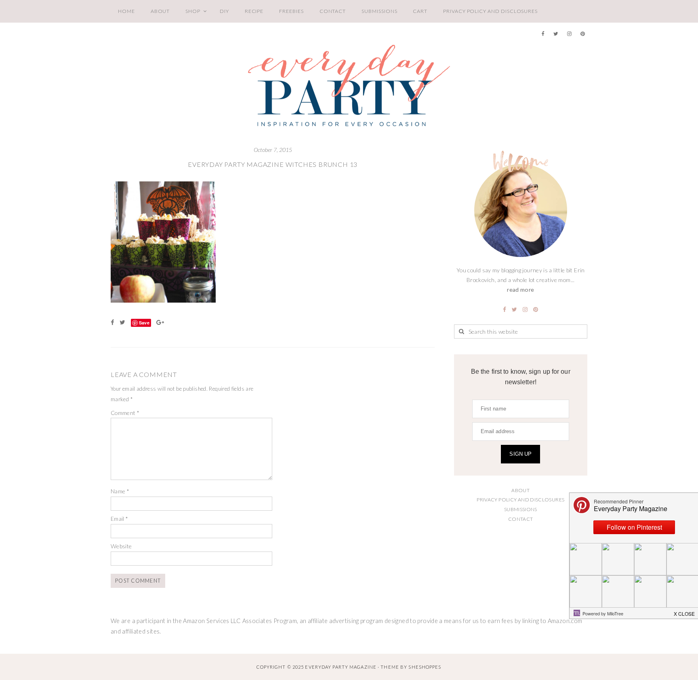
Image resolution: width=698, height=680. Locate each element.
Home (126, 11)
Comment (125, 412)
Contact (333, 11)
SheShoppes (424, 666)
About (160, 11)
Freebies (291, 11)
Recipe (254, 11)
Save (144, 323)
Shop (192, 11)
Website (121, 546)
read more (520, 289)
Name (120, 491)
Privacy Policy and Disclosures (490, 11)
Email (119, 518)
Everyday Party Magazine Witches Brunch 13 (272, 164)
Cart (420, 11)
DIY (224, 11)
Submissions (379, 11)
